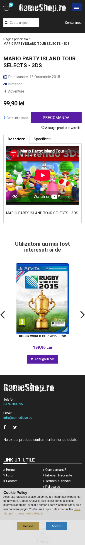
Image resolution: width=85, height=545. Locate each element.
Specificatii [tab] (42, 139)
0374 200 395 (13, 404)
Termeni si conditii (58, 481)
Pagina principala (15, 39)
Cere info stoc (17, 118)
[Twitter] (15, 427)
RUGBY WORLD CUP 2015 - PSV (42, 336)
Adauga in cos (44, 359)
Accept (56, 526)
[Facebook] (4, 427)
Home (10, 469)
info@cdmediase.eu (17, 417)
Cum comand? (55, 469)
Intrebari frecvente (58, 475)
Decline (28, 526)
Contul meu (73, 22)
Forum (10, 475)
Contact (11, 481)
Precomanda (56, 117)
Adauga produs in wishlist (63, 128)
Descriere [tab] (16, 139)
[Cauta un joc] (6, 22)
